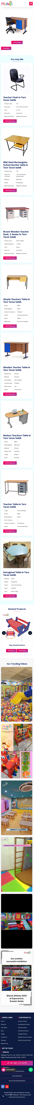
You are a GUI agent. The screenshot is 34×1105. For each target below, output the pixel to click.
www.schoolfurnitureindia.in (17, 1080)
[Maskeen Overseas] (7, 3)
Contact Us (4, 1037)
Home (2, 1021)
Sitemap (3, 1040)
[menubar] (31, 3)
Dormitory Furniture (23, 1030)
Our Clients (4, 1027)
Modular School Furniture (25, 1037)
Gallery (3, 1034)
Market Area (4, 1043)
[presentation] (4, 633)
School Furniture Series (24, 1040)
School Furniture (22, 1021)
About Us (3, 1024)
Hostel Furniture (22, 1027)
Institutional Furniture (24, 1024)
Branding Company (20, 1097)
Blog (2, 1030)
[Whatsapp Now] (31, 1070)
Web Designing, (24, 1094)
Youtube (7, 1086)
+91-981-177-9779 (18, 1063)
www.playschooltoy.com (17, 1071)
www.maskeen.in (17, 1076)
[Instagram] (16, 694)
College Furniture (22, 1034)
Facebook (3, 1086)
